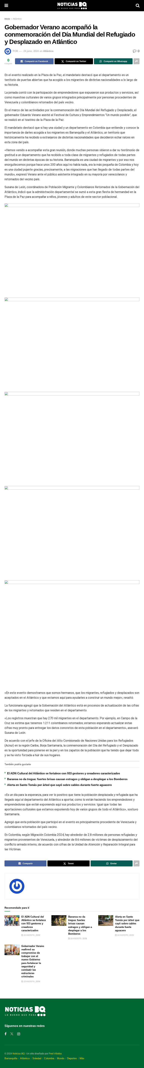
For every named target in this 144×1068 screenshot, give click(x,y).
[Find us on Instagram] (18, 1034)
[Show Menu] (6, 5)
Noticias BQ (19, 1053)
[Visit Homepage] (72, 5)
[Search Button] (138, 5)
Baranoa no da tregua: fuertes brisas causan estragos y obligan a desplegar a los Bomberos (67, 779)
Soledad (36, 1058)
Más (82, 1058)
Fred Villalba (55, 1053)
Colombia (49, 1058)
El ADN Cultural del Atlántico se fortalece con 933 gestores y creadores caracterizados (63, 773)
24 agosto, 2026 (31, 935)
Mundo (60, 1058)
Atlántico (17, 19)
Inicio (7, 19)
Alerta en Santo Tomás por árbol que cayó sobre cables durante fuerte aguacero (59, 784)
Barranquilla (10, 1058)
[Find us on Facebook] (5, 1034)
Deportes (72, 1058)
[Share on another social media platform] (137, 61)
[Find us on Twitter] (12, 1034)
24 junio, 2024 (31, 51)
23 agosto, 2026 (31, 981)
